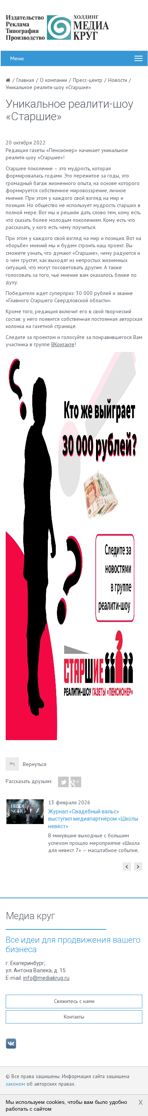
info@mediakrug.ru (46, 978)
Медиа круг (30, 916)
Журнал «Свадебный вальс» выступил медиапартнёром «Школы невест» (93, 818)
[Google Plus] (76, 782)
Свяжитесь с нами (74, 1001)
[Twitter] (63, 782)
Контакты (74, 1016)
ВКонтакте (62, 344)
